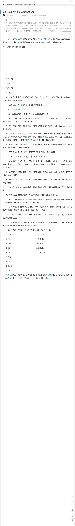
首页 (3, 5)
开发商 (48, 275)
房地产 (26, 140)
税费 (50, 199)
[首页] (72, 496)
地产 (34, 161)
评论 (25, 15)
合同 (44, 39)
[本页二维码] (72, 519)
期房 (17, 39)
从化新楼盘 (8, 5)
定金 (45, 137)
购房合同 (9, 275)
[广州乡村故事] (37, 2)
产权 (65, 144)
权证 (20, 109)
